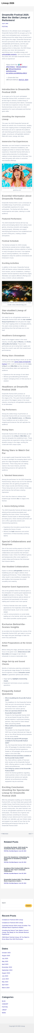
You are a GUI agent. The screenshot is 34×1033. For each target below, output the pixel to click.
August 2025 (6, 955)
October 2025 (6, 952)
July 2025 (5, 958)
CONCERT (5, 1004)
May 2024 (5, 982)
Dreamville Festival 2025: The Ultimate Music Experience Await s (17, 880)
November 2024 (7, 967)
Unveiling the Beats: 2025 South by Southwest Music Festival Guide (16, 848)
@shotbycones (11, 71)
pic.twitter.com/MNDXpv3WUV (16, 73)
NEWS (4, 1013)
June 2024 (5, 979)
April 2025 (5, 964)
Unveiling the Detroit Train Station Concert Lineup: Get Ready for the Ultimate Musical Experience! (15, 932)
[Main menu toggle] (30, 3)
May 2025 (5, 961)
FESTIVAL (5, 26)
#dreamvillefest (21, 67)
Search (4, 902)
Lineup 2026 (8, 3)
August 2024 (6, 973)
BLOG (3, 1001)
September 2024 (7, 970)
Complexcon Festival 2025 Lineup (12, 920)
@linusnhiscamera (15, 69)
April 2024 (5, 984)
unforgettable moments (9, 54)
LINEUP (4, 1010)
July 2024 (5, 976)
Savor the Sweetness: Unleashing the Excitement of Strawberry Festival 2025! (16, 858)
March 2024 (5, 987)
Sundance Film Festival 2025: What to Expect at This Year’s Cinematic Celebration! (16, 869)
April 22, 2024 (23, 80)
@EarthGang (10, 67)
